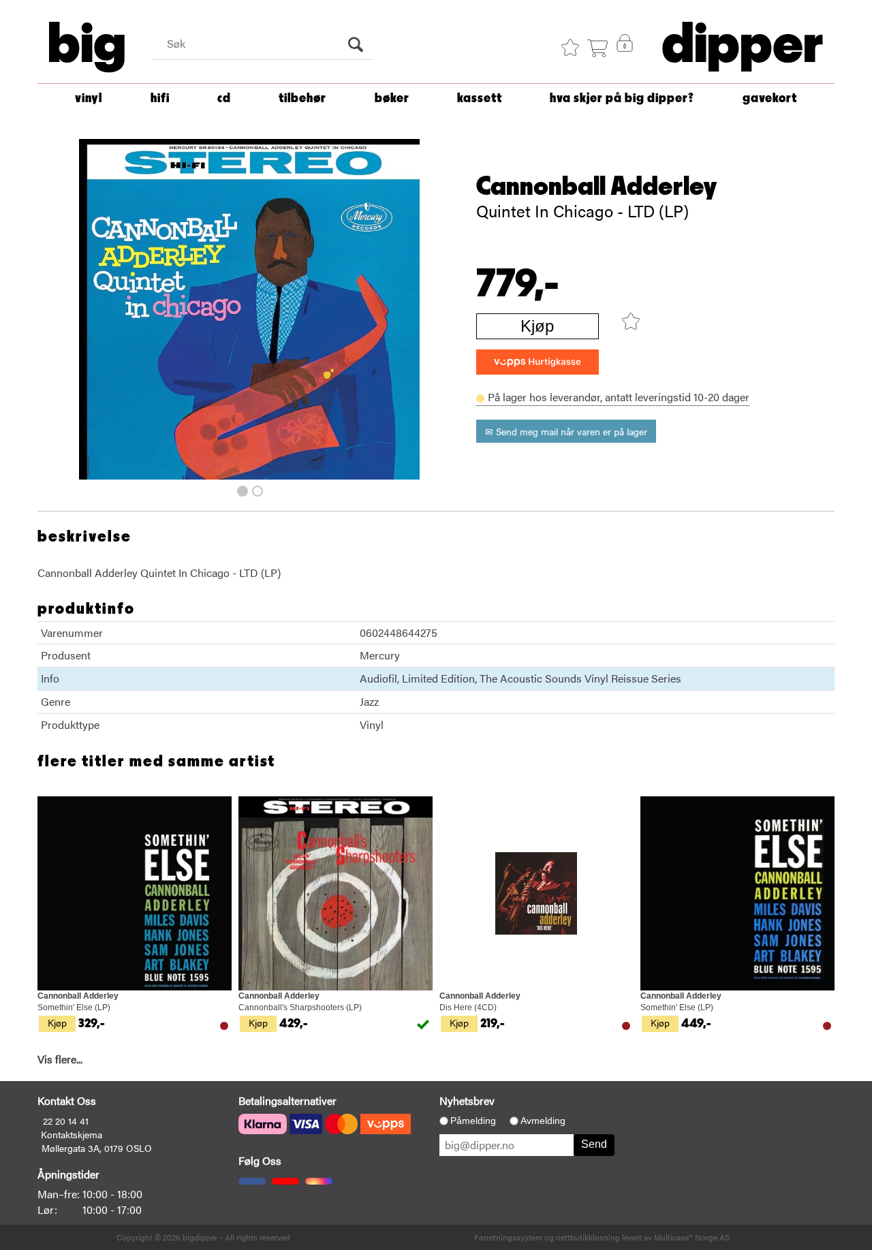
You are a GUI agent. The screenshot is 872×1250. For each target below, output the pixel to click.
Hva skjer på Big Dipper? (622, 98)
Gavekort (770, 98)
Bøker (392, 98)
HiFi (160, 98)
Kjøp (537, 326)
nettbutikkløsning (588, 1237)
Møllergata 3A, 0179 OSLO (97, 1148)
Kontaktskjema (71, 1134)
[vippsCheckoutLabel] (537, 362)
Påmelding (473, 1120)
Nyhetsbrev (467, 1100)
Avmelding (542, 1120)
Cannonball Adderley (596, 186)
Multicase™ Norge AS (692, 1237)
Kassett (479, 98)
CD (224, 98)
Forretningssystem (508, 1237)
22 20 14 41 (66, 1120)
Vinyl (88, 98)
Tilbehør (302, 98)
